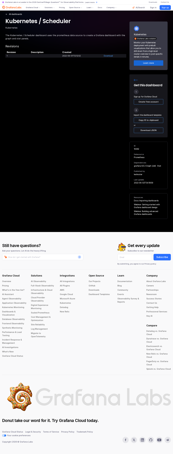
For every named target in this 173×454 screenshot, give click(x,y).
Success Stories (154, 298)
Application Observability (14, 303)
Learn (89, 7)
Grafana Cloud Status (12, 356)
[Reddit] (168, 440)
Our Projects (94, 281)
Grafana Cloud (32, 7)
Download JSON (149, 130)
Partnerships (152, 290)
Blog (119, 285)
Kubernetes (65, 303)
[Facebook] (125, 440)
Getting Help (152, 307)
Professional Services (156, 311)
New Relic (64, 311)
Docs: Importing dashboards (146, 200)
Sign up (165, 7)
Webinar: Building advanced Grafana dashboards (146, 212)
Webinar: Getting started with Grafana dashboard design (147, 205)
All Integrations (67, 281)
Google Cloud (66, 294)
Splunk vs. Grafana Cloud (158, 369)
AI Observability (38, 281)
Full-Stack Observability (42, 285)
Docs (100, 7)
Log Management (39, 329)
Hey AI (149, 316)
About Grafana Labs (156, 281)
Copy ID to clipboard (149, 120)
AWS (62, 290)
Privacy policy (150, 264)
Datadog (64, 307)
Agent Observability (11, 298)
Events (120, 294)
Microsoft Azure (67, 298)
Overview (6, 281)
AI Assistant (8, 294)
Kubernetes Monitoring (13, 307)
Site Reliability (38, 324)
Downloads (94, 290)
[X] (134, 440)
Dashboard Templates (99, 294)
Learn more (90, 2)
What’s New (8, 351)
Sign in (153, 7)
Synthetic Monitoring (12, 328)
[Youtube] (159, 440)
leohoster (138, 174)
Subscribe (162, 257)
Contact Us (151, 303)
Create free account (149, 102)
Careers (150, 285)
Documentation (124, 281)
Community (122, 290)
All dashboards (15, 14)
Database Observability (13, 319)
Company (110, 7)
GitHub (92, 285)
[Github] (151, 440)
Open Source (74, 7)
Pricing (62, 7)
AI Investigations (10, 347)
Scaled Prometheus (40, 312)
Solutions (49, 7)
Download (108, 56)
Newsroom (151, 294)
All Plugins (65, 285)
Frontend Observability (13, 323)
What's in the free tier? (13, 290)
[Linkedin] (142, 440)
